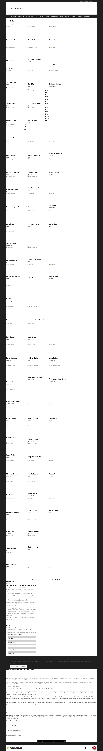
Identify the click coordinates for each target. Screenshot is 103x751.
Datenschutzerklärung (24, 658)
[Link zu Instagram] (89, 8)
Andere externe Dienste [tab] (11, 712)
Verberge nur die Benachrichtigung (57, 740)
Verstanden (23, 666)
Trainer (12, 21)
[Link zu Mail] (92, 8)
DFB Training (10, 638)
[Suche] (92, 16)
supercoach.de (11, 650)
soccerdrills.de (11, 653)
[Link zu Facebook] (87, 8)
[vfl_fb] (16, 8)
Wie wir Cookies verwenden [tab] (12, 675)
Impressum (31, 658)
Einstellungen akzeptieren (43, 740)
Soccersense (10, 642)
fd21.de (9, 646)
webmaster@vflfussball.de (16, 634)
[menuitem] (86, 1)
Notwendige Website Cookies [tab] (12, 686)
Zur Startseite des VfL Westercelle (86, 1)
